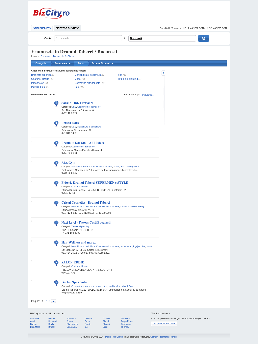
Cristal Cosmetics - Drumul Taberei (85, 202)
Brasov (51, 327)
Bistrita (51, 318)
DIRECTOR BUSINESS (67, 28)
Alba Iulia (34, 318)
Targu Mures (127, 321)
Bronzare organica (41, 75)
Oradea (106, 318)
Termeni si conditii (168, 337)
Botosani (52, 321)
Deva (87, 321)
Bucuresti (136, 38)
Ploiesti (106, 324)
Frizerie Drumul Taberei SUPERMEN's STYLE (94, 182)
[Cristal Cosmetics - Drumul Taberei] (31, 200)
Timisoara (126, 324)
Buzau (70, 321)
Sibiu (105, 327)
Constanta (72, 327)
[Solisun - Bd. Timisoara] (31, 101)
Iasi (86, 327)
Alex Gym (68, 162)
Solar (77, 87)
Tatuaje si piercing (128, 79)
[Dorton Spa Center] (31, 280)
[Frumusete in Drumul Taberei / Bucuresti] (53, 301)
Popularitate (148, 95)
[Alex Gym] (31, 161)
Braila (51, 324)
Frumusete (46, 56)
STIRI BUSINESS (42, 28)
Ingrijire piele (38, 87)
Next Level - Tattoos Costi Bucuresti (85, 222)
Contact (154, 337)
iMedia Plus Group (114, 337)
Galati (87, 324)
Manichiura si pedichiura (88, 75)
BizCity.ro (51, 13)
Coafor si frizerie (40, 79)
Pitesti (106, 321)
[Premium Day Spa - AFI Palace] (31, 141)
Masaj (78, 79)
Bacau (33, 324)
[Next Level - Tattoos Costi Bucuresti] (31, 220)
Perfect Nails (70, 122)
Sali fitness (76, 166)
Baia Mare (35, 327)
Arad (32, 321)
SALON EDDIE (72, 262)
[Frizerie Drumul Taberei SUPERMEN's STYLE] (31, 180)
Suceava (125, 318)
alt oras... (125, 327)
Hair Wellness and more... (79, 242)
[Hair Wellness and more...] (31, 240)
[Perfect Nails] (31, 121)
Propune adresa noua (164, 323)
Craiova (88, 318)
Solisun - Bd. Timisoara (77, 102)
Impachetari (37, 83)
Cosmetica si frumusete (87, 83)
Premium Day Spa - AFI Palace (82, 142)
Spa (120, 75)
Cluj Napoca (72, 324)
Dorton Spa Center (74, 282)
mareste (163, 73)
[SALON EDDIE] (31, 260)
